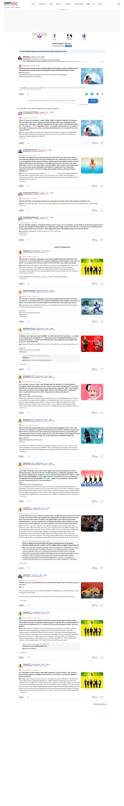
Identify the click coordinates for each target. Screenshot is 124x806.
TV (94, 4)
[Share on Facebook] (92, 94)
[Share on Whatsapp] (86, 94)
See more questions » (100, 704)
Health (12, 7)
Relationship (69, 39)
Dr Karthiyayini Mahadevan (31, 112)
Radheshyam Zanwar (29, 290)
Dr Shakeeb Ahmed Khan (30, 150)
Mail (51, 4)
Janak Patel (26, 575)
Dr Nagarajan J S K (28, 376)
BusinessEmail (79, 4)
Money (68, 4)
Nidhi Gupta (26, 56)
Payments (42, 4)
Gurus (88, 4)
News (58, 4)
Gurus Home (7, 7)
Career (84, 39)
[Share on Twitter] (97, 94)
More (99, 4)
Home (33, 4)
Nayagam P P (27, 250)
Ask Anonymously (83, 104)
